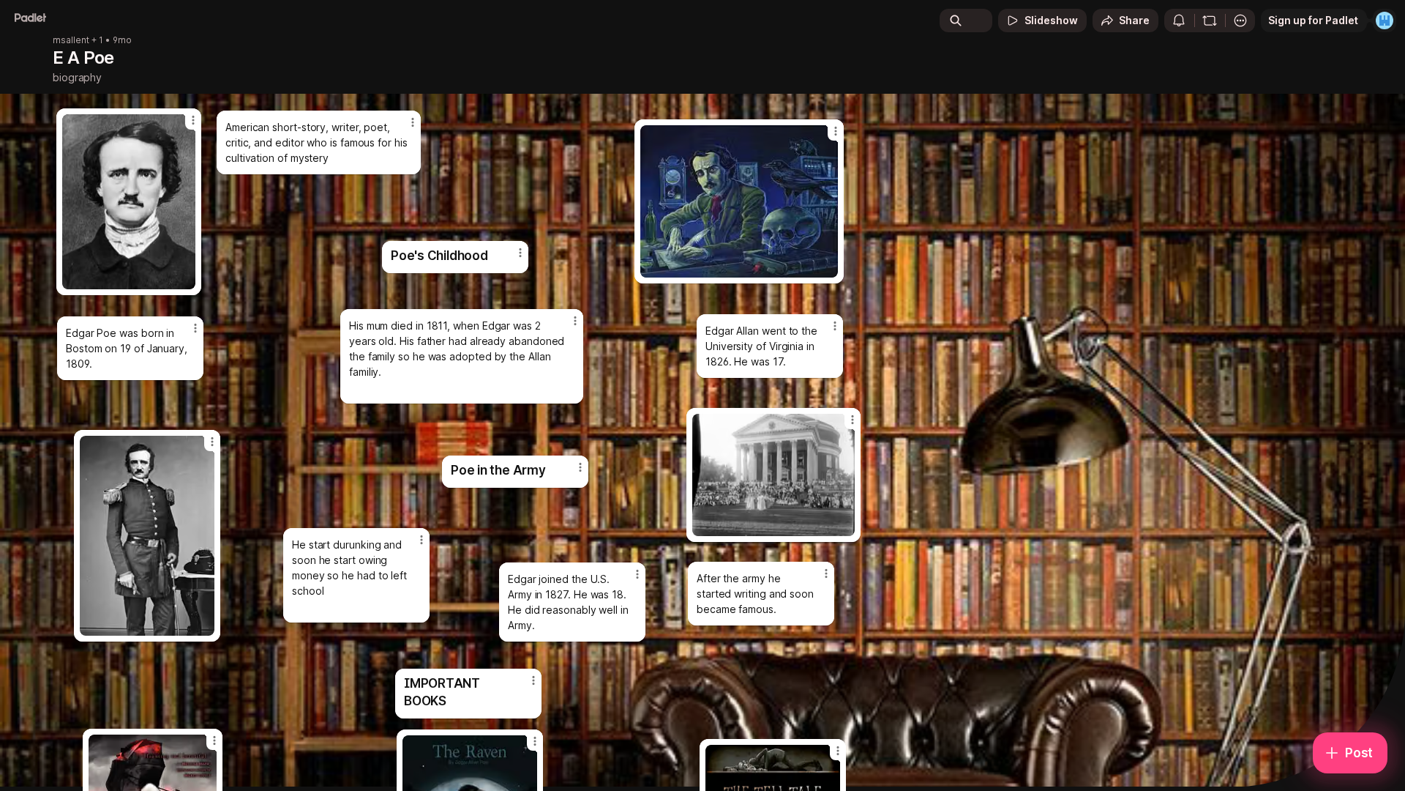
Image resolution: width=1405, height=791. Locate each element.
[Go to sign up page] (1384, 20)
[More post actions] (826, 573)
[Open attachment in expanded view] (739, 201)
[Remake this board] (1209, 20)
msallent (71, 40)
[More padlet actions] (1240, 20)
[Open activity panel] (1179, 20)
